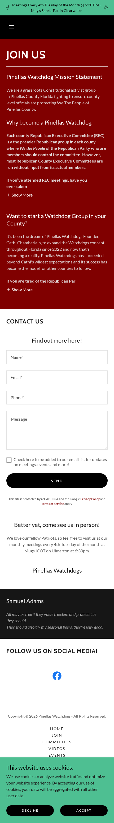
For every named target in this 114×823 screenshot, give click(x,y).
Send (57, 481)
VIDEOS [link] (57, 748)
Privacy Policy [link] (90, 499)
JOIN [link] (57, 735)
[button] (11, 27)
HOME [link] (57, 728)
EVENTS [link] (57, 755)
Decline (30, 810)
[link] (57, 677)
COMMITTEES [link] (57, 742)
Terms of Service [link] (52, 504)
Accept (83, 810)
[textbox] (57, 357)
